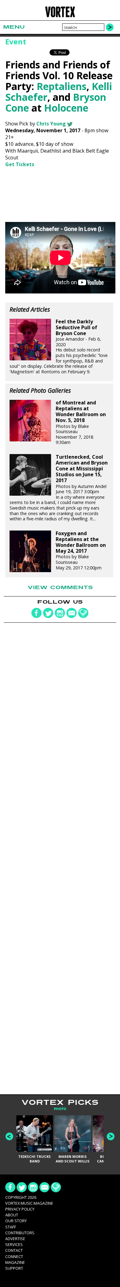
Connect (14, 1256)
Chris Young (51, 123)
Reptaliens (61, 86)
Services (14, 1244)
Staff (10, 1227)
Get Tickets (19, 164)
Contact (14, 1250)
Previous (9, 1136)
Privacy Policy (19, 1209)
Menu (14, 27)
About (11, 1215)
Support (14, 1268)
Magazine (15, 1262)
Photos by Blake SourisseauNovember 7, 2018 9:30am (81, 422)
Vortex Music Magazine (29, 1203)
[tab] (60, 1109)
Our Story (16, 1220)
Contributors (19, 1233)
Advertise (15, 1238)
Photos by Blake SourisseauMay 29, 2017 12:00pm (81, 551)
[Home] (60, 16)
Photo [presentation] (60, 1109)
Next (110, 1136)
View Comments (60, 587)
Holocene (66, 107)
